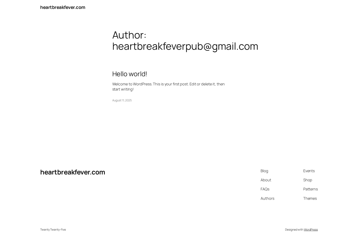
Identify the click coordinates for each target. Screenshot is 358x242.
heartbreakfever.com (62, 7)
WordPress (311, 229)
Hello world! (130, 73)
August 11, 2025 (122, 100)
